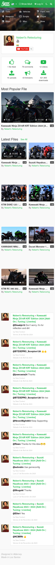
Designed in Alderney (11, 554)
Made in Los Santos (10, 557)
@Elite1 (17, 513)
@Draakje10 (19, 325)
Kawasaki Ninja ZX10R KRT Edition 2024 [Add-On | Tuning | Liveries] (31, 318)
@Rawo (17, 443)
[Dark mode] (46, 4)
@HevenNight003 (22, 420)
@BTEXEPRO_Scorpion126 (27, 351)
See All (24, 139)
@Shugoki (18, 490)
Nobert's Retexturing (28, 37)
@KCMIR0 (18, 536)
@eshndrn (18, 467)
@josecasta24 (20, 374)
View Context (20, 331)
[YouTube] (17, 41)
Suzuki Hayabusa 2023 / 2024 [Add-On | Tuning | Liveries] (29, 460)
